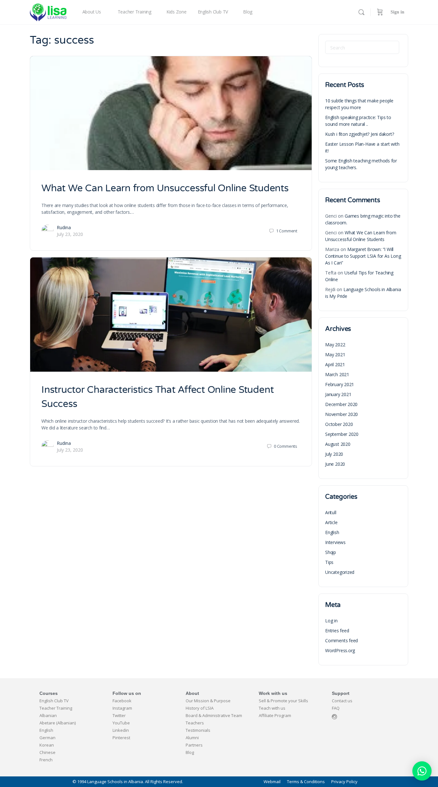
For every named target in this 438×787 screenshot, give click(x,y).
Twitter (119, 715)
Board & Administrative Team (214, 715)
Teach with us (272, 708)
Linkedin (121, 730)
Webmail (272, 782)
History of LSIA (200, 708)
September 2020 (341, 434)
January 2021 (338, 394)
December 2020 (341, 404)
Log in (331, 621)
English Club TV (54, 701)
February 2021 (339, 384)
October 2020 (339, 424)
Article (331, 522)
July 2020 (334, 454)
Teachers (195, 723)
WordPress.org (340, 650)
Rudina (64, 227)
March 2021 (337, 374)
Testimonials (198, 730)
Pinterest (121, 737)
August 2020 (337, 444)
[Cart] (380, 12)
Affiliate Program (275, 715)
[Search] (361, 12)
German (47, 737)
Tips (329, 562)
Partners (194, 745)
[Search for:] (362, 47)
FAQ (336, 708)
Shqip (330, 552)
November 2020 (341, 414)
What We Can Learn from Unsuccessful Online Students (165, 188)
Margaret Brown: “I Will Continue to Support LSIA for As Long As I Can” (363, 256)
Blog (190, 752)
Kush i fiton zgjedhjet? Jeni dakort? (359, 134)
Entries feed (337, 630)
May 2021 (335, 354)
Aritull (330, 512)
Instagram (122, 708)
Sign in (397, 12)
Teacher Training (55, 708)
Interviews (335, 542)
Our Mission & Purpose (208, 701)
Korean (46, 745)
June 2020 (335, 464)
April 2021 (335, 364)
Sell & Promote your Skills (283, 701)
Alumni (192, 737)
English (332, 532)
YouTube (121, 723)
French (46, 760)
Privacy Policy (344, 782)
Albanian (48, 715)
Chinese (47, 752)
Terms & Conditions (306, 782)
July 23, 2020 (70, 234)
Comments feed (341, 640)
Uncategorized (339, 572)
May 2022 (335, 345)
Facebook (122, 701)
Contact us (342, 701)
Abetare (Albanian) (57, 723)
